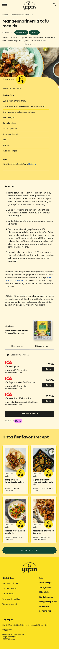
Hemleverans (17, 346)
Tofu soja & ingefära (11, 599)
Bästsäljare (8, 578)
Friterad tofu (8, 594)
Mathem (32, 164)
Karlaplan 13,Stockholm (15, 386)
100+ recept (45, 583)
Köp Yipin (44, 592)
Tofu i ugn (34, 32)
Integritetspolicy (48, 602)
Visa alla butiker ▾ (29, 414)
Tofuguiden (45, 588)
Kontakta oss (46, 597)
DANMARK (44, 607)
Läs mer (27, 44)
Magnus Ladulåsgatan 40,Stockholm (21, 402)
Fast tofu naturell (10, 583)
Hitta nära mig (41, 346)
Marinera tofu (21, 32)
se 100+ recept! (29, 550)
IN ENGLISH (45, 611)
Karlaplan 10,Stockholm (16, 370)
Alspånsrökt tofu (9, 589)
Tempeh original (9, 604)
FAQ (41, 578)
